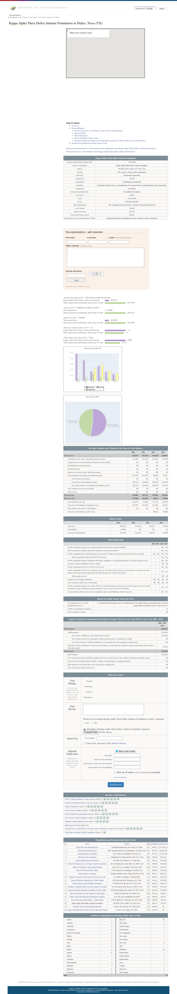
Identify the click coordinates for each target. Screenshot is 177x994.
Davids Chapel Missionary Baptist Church (79, 814)
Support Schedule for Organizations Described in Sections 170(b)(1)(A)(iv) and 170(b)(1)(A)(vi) (110, 140)
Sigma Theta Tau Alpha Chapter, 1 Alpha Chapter (87, 900)
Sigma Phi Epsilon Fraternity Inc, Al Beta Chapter (87, 880)
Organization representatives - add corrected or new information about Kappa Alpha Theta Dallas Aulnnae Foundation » (111, 148)
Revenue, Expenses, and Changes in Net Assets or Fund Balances (98, 130)
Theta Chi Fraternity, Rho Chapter (87, 870)
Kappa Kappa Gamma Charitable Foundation (87, 883)
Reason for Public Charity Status (86, 138)
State (148, 844)
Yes (87, 723)
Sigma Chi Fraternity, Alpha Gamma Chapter (87, 867)
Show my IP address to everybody (138, 772)
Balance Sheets (80, 133)
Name (87, 844)
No (95, 723)
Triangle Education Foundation (87, 854)
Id (64, 844)
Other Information (81, 135)
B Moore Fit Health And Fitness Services (78, 803)
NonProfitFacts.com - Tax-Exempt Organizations (42, 7)
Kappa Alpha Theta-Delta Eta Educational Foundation (87, 897)
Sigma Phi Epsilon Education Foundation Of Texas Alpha (87, 890)
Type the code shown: (74, 271)
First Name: (70, 237)
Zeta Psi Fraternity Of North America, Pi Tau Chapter (87, 893)
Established (154, 844)
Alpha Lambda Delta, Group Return (87, 860)
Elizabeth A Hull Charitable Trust (76, 821)
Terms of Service (118, 743)
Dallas (132, 169)
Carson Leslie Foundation (73, 810)
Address (127, 844)
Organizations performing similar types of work (89, 143)
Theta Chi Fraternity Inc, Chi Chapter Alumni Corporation (87, 864)
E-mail (120, 237)
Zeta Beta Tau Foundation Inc (87, 850)
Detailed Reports (78, 128)
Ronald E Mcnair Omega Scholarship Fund (87, 906)
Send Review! (116, 784)
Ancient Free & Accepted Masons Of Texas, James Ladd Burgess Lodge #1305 (91, 828)
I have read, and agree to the (106, 743)
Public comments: (79, 245)
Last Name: (91, 237)
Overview (75, 125)
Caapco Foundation (71, 806)
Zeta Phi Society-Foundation (87, 857)
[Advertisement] (115, 100)
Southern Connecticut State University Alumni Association (87, 887)
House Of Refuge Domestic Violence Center (79, 799)
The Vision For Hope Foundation (76, 818)
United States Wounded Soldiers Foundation (79, 832)
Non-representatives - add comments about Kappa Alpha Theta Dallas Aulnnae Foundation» (101, 151)
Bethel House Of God (72, 825)
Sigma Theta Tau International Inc (87, 847)
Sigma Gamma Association (87, 873)
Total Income (163, 844)
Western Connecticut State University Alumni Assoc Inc (87, 877)
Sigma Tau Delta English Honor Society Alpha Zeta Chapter (87, 910)
